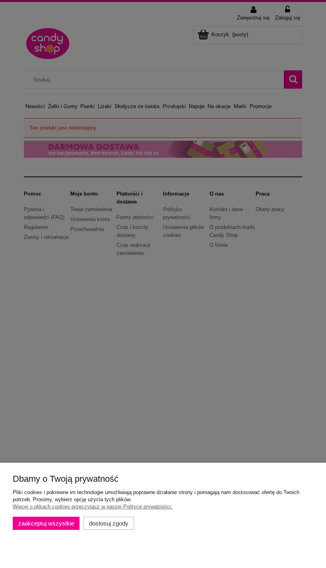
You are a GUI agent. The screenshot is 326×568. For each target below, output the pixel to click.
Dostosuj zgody (108, 523)
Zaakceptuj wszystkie (46, 523)
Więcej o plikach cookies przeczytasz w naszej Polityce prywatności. (93, 507)
